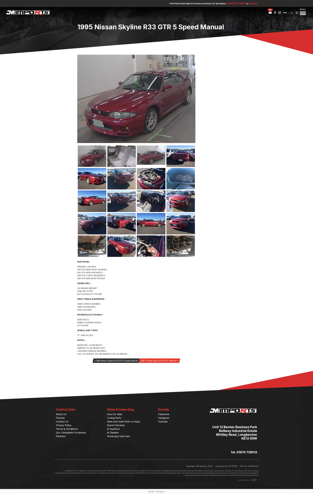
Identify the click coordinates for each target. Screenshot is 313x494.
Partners (61, 436)
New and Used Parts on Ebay (123, 421)
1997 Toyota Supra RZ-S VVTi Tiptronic (159, 360)
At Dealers (113, 432)
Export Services (116, 425)
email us (253, 3)
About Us (61, 414)
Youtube (163, 421)
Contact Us (62, 421)
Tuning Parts (114, 417)
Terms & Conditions (67, 428)
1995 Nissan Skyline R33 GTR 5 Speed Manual (117, 360)
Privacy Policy (63, 425)
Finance (60, 417)
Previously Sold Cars (118, 436)
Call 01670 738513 (236, 3)
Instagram (163, 417)
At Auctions (113, 428)
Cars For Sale (114, 414)
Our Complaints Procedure (71, 432)
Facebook (163, 414)
